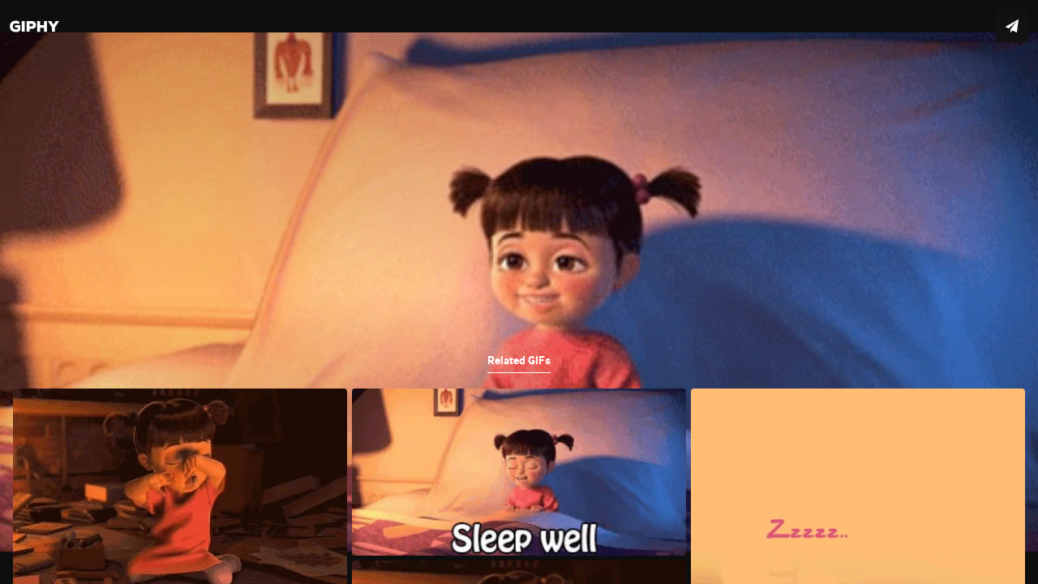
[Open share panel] (1012, 26)
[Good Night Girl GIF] (519, 292)
